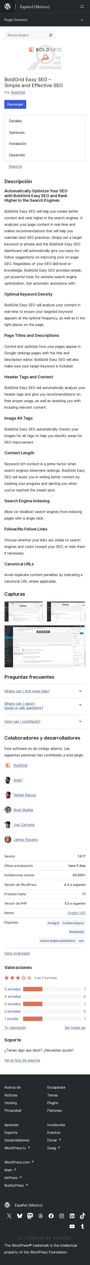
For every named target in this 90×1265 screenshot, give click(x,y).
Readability (76, 931)
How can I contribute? (22, 721)
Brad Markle (23, 810)
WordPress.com (19, 1162)
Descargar (15, 104)
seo (81, 940)
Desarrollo (17, 155)
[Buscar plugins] (50, 35)
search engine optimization (57, 940)
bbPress (13, 1178)
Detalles (15, 121)
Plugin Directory (16, 20)
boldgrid (53, 923)
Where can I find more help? (27, 691)
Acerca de (12, 1087)
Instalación (17, 143)
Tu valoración (15, 1027)
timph (18, 780)
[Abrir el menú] (83, 6)
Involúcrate (56, 1125)
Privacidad (12, 1110)
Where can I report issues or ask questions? (23, 706)
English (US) (77, 913)
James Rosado (26, 839)
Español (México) (29, 1205)
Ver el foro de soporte (22, 1060)
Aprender (11, 1125)
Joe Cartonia (24, 825)
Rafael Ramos (25, 795)
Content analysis (73, 923)
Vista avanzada (16, 953)
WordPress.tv (17, 1148)
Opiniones (17, 132)
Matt (10, 1170)
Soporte (15, 166)
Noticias (10, 1095)
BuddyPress (16, 1185)
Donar (54, 1140)
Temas (52, 1095)
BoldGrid (18, 92)
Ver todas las (75, 1027)
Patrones (54, 1110)
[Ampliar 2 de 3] (80, 607)
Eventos (54, 1132)
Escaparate (56, 1087)
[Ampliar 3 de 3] (80, 631)
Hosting (10, 1103)
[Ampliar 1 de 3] (37, 607)
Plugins (52, 1103)
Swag (54, 1148)
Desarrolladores (16, 1140)
